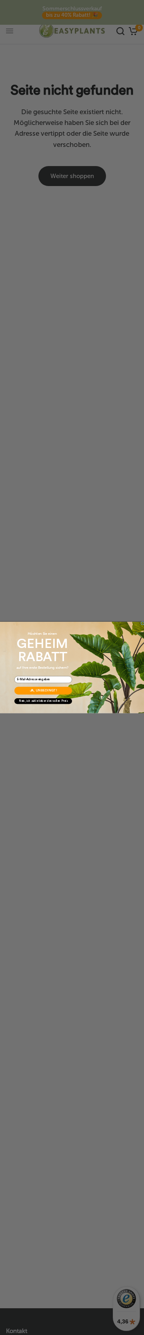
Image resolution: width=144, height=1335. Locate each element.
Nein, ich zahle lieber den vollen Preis (43, 701)
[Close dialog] (142, 623)
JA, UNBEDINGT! (43, 691)
